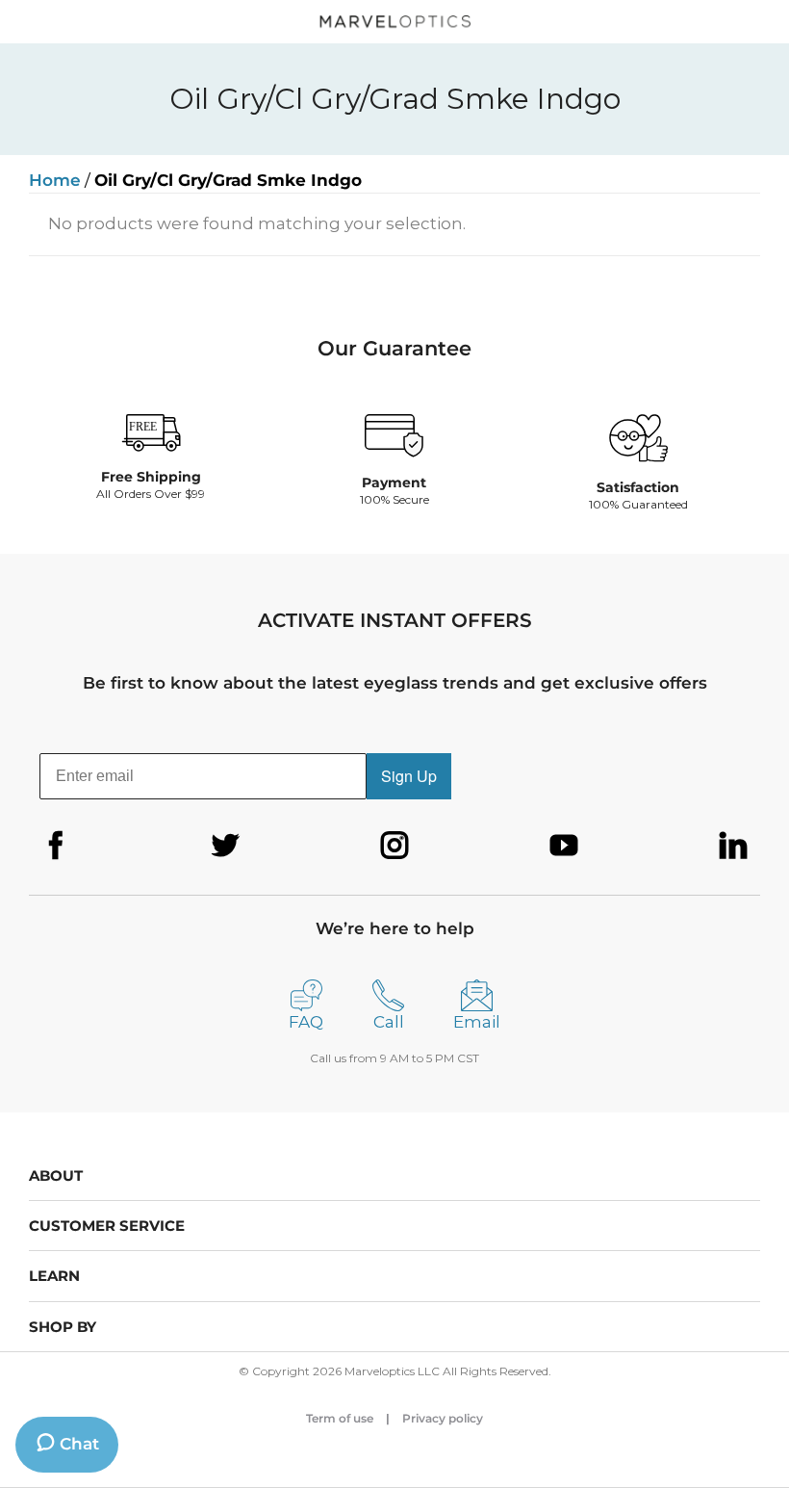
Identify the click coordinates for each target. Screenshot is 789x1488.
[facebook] (55, 845)
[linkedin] (733, 845)
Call (388, 1021)
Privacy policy (442, 1418)
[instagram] (394, 845)
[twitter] (225, 845)
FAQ (306, 1021)
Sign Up (409, 776)
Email (476, 1021)
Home (55, 180)
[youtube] (564, 845)
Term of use (339, 1418)
